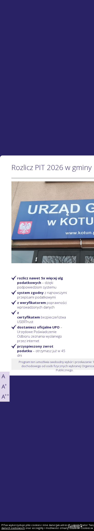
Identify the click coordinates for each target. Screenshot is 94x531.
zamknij (73, 526)
